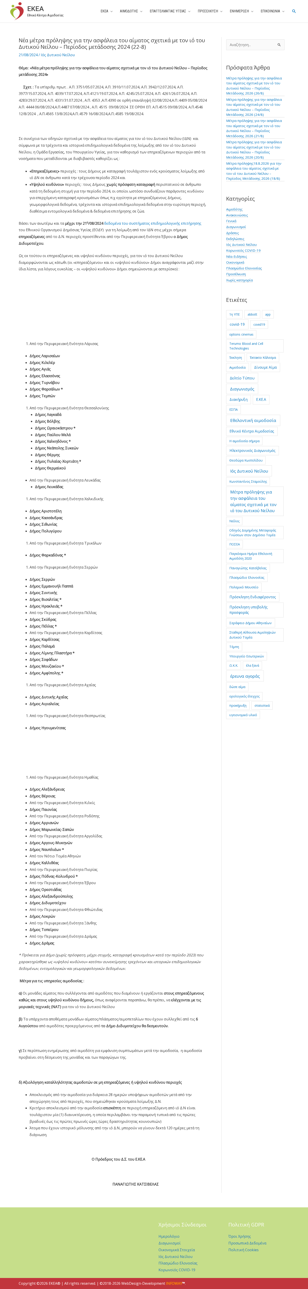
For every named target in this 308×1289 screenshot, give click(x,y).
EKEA (35, 9)
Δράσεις (232, 233)
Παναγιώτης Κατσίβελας (248, 568)
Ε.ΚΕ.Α (261, 399)
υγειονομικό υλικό (243, 715)
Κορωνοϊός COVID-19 (243, 250)
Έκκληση (235, 357)
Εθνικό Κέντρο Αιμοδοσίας (252, 431)
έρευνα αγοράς (245, 676)
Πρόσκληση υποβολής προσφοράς (249, 610)
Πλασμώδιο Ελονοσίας (244, 268)
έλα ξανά (252, 665)
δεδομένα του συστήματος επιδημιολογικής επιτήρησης (152, 223)
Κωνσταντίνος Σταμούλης (248, 481)
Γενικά (231, 221)
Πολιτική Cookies (243, 1249)
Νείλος (234, 521)
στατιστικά (262, 705)
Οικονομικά (235, 262)
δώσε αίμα (237, 686)
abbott (252, 314)
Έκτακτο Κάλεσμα (263, 357)
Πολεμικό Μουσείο (243, 587)
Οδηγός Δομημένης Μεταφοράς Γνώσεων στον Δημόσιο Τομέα (252, 532)
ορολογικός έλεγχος (244, 696)
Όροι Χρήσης (239, 1236)
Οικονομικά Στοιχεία (177, 1249)
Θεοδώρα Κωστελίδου (246, 460)
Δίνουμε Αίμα (265, 367)
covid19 (259, 324)
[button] (294, 11)
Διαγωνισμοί (236, 226)
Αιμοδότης (234, 209)
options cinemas (241, 334)
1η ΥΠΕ (234, 314)
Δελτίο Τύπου (242, 378)
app (268, 314)
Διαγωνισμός (242, 389)
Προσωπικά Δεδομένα (247, 1243)
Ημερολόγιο (169, 1236)
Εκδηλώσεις (235, 238)
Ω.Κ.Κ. (233, 665)
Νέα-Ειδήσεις (236, 256)
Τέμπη (234, 646)
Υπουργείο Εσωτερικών (246, 656)
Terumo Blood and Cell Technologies (246, 345)
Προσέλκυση (236, 274)
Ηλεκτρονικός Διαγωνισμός (253, 450)
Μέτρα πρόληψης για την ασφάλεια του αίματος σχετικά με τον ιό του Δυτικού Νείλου (253, 501)
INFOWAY (174, 1283)
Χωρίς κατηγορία (239, 280)
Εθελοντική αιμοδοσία (253, 420)
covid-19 (237, 324)
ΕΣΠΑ (233, 409)
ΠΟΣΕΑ (234, 544)
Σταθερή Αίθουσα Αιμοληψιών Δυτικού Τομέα (252, 634)
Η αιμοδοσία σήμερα (244, 441)
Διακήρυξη (239, 399)
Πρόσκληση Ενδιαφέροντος (253, 596)
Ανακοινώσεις (237, 215)
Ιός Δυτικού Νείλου (58, 54)
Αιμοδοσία (237, 367)
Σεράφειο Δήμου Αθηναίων (250, 623)
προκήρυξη (237, 705)
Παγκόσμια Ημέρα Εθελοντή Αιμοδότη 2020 (250, 556)
